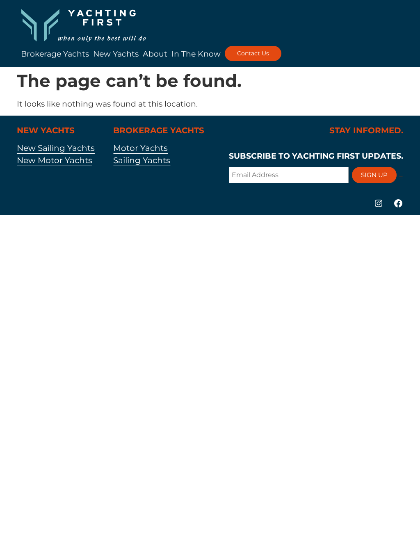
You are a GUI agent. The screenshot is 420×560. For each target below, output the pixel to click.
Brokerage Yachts (55, 54)
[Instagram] (378, 203)
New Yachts (116, 54)
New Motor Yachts (54, 160)
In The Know (196, 54)
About (155, 54)
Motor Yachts (140, 148)
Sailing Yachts (141, 160)
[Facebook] (398, 203)
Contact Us (253, 53)
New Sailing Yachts (56, 148)
